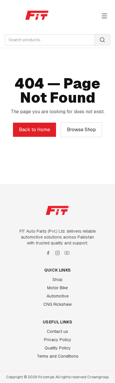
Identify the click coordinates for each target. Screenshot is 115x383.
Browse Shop (81, 129)
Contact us (57, 331)
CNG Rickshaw (57, 304)
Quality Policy (58, 348)
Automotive (58, 296)
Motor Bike (57, 287)
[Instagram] (57, 253)
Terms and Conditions (57, 356)
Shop (57, 279)
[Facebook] (48, 253)
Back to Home (34, 129)
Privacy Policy (57, 339)
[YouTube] (67, 253)
